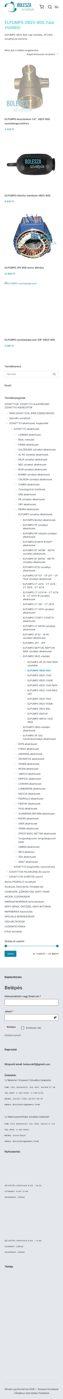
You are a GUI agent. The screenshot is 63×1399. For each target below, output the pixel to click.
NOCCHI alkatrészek (29, 793)
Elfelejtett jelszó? (13, 1035)
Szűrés (10, 954)
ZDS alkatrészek (27, 856)
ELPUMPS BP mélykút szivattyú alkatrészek (40, 535)
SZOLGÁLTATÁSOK (15, 921)
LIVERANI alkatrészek (29, 783)
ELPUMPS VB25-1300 (39, 675)
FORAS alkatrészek (28, 748)
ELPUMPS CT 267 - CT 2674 (38, 604)
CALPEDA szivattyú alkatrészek (35, 479)
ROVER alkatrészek (28, 818)
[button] (54, 374)
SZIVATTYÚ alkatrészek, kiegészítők (28, 423)
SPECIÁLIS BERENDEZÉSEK (20, 916)
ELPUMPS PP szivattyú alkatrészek (35, 527)
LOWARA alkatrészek (29, 434)
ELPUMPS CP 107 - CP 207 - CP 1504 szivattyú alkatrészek (40, 577)
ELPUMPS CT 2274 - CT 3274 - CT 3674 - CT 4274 (40, 586)
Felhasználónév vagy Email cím (27, 996)
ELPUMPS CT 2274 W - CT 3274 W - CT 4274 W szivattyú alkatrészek (40, 596)
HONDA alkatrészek (28, 763)
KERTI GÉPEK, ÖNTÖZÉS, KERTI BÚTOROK (28, 906)
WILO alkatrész (26, 851)
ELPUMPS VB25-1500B (40, 703)
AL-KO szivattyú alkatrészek (33, 454)
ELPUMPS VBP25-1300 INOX (40, 720)
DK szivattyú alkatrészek (31, 499)
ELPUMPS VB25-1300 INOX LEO (42, 692)
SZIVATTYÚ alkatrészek (26, 428)
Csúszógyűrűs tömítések (31, 489)
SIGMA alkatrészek (28, 828)
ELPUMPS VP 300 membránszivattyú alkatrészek (39, 737)
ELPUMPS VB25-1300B (40, 680)
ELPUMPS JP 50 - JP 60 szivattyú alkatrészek (36, 636)
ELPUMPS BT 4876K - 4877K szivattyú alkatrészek (39, 552)
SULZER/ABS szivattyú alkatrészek (37, 449)
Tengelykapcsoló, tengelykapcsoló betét (37, 840)
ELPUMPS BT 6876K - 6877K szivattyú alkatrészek (38, 560)
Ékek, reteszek (26, 439)
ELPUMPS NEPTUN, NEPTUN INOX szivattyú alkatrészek (39, 649)
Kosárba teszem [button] (31, 191)
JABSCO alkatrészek (29, 773)
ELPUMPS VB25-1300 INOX (42, 685)
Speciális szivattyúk (19, 418)
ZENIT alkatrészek (28, 861)
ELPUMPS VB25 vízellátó (36, 656)
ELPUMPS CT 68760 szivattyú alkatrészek (39, 628)
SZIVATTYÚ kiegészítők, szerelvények (34, 866)
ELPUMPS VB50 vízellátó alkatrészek (36, 729)
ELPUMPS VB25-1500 (39, 698)
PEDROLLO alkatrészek (30, 798)
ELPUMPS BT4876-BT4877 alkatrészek (38, 543)
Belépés (11, 1026)
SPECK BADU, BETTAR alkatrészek (37, 833)
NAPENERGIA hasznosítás (19, 911)
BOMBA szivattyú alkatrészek (34, 474)
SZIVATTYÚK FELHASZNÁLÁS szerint (29, 871)
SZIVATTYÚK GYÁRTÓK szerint (26, 876)
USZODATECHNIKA (15, 926)
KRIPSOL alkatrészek (29, 778)
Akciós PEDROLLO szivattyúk (20, 881)
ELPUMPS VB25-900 (39, 708)
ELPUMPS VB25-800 (39, 670)
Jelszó (14, 1011)
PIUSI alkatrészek (27, 808)
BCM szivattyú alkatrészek (32, 469)
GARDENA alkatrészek (30, 753)
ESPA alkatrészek (27, 744)
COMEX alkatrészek (29, 484)
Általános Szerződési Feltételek (32, 1393)
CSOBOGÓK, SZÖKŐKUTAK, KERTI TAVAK (27, 891)
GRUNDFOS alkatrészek (31, 758)
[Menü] (56, 7)
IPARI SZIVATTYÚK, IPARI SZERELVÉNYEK (31, 413)
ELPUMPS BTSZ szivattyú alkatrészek (37, 569)
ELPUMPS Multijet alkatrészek (39, 520)
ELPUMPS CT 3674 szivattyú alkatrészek (38, 611)
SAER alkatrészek (27, 823)
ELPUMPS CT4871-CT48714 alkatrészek (38, 619)
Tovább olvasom (31, 114)
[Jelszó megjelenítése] (55, 1017)
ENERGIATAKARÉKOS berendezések (24, 901)
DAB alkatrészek (27, 494)
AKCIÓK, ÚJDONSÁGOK (17, 896)
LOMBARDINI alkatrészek (31, 788)
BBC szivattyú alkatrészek (32, 464)
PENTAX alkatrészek (29, 803)
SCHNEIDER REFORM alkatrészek (36, 813)
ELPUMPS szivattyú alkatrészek (35, 514)
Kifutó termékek (13, 931)
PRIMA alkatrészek (28, 444)
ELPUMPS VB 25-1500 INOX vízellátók (43, 664)
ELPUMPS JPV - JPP (34, 642)
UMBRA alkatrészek (29, 846)
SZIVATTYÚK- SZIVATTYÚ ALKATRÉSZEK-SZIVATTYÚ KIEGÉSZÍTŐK (27, 406)
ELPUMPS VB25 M (37, 713)
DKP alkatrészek (27, 504)
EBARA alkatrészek (28, 509)
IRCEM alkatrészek (28, 768)
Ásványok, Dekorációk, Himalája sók (24, 886)
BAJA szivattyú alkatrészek (32, 459)
